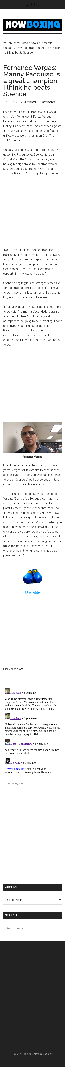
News (20, 668)
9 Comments (47, 102)
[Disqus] (32, 731)
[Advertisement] (32, 213)
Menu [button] (35, 4)
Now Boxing (32, 25)
